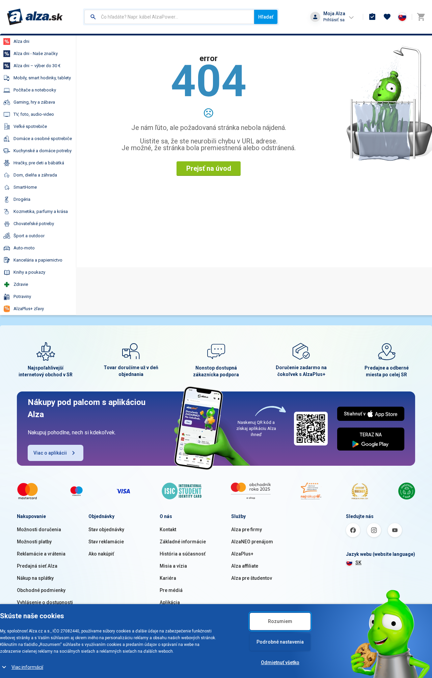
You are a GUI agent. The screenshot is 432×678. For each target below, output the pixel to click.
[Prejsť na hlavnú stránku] (35, 16)
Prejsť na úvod (208, 168)
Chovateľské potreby (34, 223)
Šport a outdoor (29, 235)
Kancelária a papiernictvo (38, 260)
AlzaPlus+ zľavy (29, 308)
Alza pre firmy (246, 529)
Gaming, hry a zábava (34, 102)
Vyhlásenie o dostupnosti (45, 602)
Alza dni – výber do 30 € (37, 65)
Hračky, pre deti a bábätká (39, 162)
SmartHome (25, 187)
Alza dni (21, 41)
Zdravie (21, 284)
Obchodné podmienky (41, 590)
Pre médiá (171, 590)
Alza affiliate (244, 566)
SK (358, 562)
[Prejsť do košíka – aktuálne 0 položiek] (421, 17)
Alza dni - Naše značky (36, 53)
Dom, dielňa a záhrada (35, 175)
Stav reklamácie (106, 541)
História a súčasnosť (183, 554)
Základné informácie (183, 541)
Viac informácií (27, 667)
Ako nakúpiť (101, 554)
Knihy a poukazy (29, 272)
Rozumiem (280, 621)
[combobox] (169, 17)
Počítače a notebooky (35, 89)
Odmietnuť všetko (280, 662)
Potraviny (22, 296)
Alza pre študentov (251, 578)
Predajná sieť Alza (37, 566)
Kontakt (168, 529)
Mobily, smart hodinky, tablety (42, 77)
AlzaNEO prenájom (252, 541)
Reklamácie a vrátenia (41, 554)
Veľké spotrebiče (30, 126)
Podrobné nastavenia (280, 642)
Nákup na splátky (35, 578)
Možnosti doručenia (39, 529)
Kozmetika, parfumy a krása (41, 211)
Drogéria (22, 199)
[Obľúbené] (387, 17)
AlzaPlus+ (242, 554)
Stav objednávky (106, 529)
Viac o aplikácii (50, 453)
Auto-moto (24, 247)
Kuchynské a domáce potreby (43, 150)
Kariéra (168, 578)
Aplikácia (170, 602)
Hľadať (265, 17)
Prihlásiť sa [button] (334, 19)
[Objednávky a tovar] (372, 17)
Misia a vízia (173, 566)
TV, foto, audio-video (34, 114)
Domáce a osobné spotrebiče (43, 138)
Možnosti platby (34, 541)
